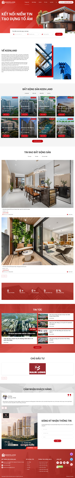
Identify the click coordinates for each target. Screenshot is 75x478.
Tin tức (45, 2)
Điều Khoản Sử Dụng (43, 462)
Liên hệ (51, 2)
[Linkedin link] (67, 462)
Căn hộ (48, 93)
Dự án (40, 2)
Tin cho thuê (44, 156)
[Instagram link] (61, 462)
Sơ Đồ (28, 469)
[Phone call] (71, 464)
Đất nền (34, 93)
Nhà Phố (42, 93)
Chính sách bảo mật (43, 463)
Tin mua (29, 156)
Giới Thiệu (29, 462)
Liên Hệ (28, 467)
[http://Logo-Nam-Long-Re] (37, 368)
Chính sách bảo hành (43, 465)
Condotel (27, 93)
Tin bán (36, 156)
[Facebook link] (57, 462)
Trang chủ (27, 2)
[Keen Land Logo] (8, 2)
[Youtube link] (64, 462)
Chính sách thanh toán (43, 469)
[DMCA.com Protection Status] (65, 466)
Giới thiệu (34, 2)
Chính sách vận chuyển (43, 471)
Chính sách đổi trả (42, 467)
